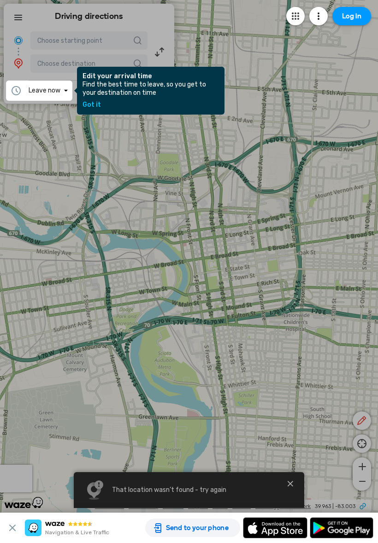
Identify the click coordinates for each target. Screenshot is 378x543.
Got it (92, 105)
